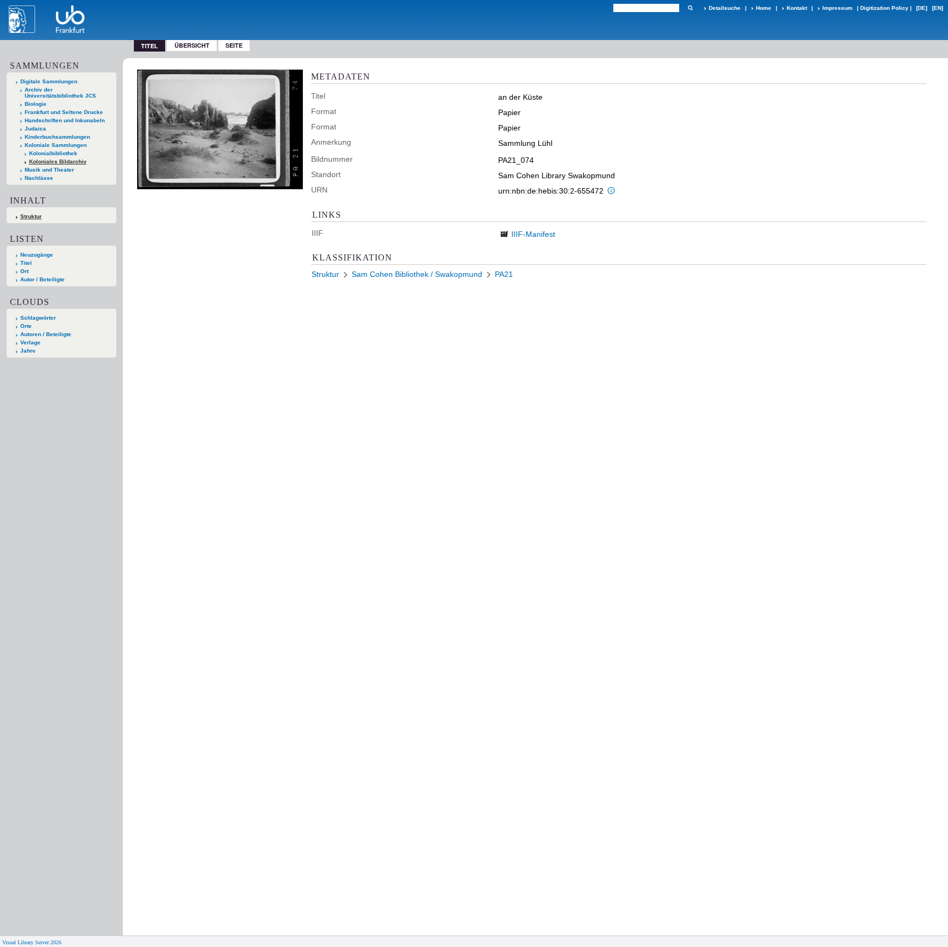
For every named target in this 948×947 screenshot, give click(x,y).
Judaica (35, 129)
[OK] (690, 8)
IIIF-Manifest (533, 234)
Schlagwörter (38, 318)
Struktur (31, 216)
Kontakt (797, 8)
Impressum (837, 8)
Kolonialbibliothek (53, 153)
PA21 (504, 274)
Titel (26, 263)
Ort (24, 271)
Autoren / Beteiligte (45, 334)
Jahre (28, 351)
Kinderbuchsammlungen (57, 137)
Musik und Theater (49, 170)
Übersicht (192, 45)
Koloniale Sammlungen (56, 145)
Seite (233, 45)
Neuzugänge (36, 255)
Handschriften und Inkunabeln (65, 120)
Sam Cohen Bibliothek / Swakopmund (417, 274)
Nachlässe (39, 178)
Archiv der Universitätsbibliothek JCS (60, 93)
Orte (26, 326)
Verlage (30, 342)
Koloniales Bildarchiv (58, 161)
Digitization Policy (884, 8)
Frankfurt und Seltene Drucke (64, 112)
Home (763, 8)
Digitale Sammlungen (48, 81)
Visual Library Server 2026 (31, 942)
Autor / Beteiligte (42, 279)
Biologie (36, 104)
